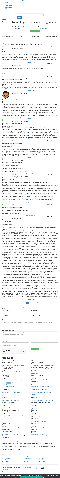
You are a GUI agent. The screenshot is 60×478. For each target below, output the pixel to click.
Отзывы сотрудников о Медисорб (10, 400)
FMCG (23, 1)
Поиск (19, 17)
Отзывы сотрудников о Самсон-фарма (12, 428)
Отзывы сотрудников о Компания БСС (41, 421)
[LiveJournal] (43, 468)
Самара (7, 460)
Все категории (8, 7)
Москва (7, 456)
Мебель (7, 4)
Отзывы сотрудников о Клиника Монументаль (43, 400)
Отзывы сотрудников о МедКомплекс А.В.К (13, 434)
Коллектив (34, 310)
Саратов (44, 461)
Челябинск (26, 461)
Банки (6, 2)
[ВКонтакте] (37, 468)
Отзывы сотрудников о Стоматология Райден (13, 407)
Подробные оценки (30, 62)
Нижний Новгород (9, 458)
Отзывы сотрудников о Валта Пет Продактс (42, 380)
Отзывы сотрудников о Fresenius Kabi (11, 392)
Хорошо (22, 477)
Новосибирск (45, 460)
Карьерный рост (35, 315)
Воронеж (44, 458)
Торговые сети (8, 5)
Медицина (41, 26)
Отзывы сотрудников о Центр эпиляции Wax (13, 365)
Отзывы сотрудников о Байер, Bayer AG (12, 380)
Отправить (35, 349)
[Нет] (43, 477)
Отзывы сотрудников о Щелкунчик (40, 428)
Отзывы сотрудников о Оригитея (39, 434)
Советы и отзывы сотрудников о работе (12, 1)
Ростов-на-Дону (27, 458)
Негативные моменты (8, 330)
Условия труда (6, 310)
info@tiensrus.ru (43, 28)
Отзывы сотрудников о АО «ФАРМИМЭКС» (13, 371)
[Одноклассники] (38, 468)
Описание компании (21, 26)
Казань (7, 461)
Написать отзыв (35, 31)
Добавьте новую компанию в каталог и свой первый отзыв (20, 8)
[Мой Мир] (40, 468)
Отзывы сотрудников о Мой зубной (40, 386)
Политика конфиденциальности (12, 472)
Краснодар (26, 460)
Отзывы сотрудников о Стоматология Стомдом (43, 365)
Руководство (5, 315)
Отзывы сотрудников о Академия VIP (40, 415)
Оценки (4, 308)
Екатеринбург (45, 456)
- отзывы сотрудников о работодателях (13, 441)
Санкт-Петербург (28, 456)
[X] (42, 468)
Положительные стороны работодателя (13, 320)
